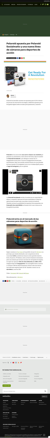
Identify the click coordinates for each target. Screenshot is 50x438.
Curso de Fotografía (23, 378)
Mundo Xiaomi (6, 409)
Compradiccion (6, 418)
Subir (43, 396)
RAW (35, 381)
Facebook (41, 4)
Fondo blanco (25, 357)
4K (16, 34)
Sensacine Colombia (23, 428)
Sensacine (23, 402)
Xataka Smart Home (7, 407)
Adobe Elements (22, 381)
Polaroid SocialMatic (33, 281)
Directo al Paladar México (33, 427)
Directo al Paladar (33, 402)
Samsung (12, 34)
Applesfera (5, 406)
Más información (8, 436)
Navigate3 (14, 273)
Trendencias (5, 414)
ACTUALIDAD (7, 4)
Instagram (45, 4)
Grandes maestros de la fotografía (8, 381)
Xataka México (6, 426)
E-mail (24, 58)
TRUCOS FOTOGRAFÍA (21, 4)
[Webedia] (47, 1)
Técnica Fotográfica (38, 378)
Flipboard (43, 4)
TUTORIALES (30, 4)
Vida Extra (14, 404)
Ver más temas (6, 385)
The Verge (20, 252)
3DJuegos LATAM (15, 426)
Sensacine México (24, 426)
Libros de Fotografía (7, 378)
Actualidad (18, 281)
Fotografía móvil (6, 376)
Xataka (4, 402)
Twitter (20, 58)
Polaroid (20, 273)
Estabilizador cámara (16, 357)
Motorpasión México (41, 427)
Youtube (47, 4)
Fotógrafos (36, 373)
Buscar (45, 391)
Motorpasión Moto (42, 404)
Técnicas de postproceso (24, 376)
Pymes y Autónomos (14, 417)
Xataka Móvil (5, 404)
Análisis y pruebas (7, 373)
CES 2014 (39, 252)
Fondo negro (33, 357)
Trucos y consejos (22, 373)
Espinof (22, 404)
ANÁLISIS (13, 4)
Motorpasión (41, 402)
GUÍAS (36, 4)
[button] (13, 95)
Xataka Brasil (5, 428)
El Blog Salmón (15, 414)
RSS (19, 362)
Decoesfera (5, 416)
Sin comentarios (12, 58)
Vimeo (27, 273)
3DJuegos (14, 402)
